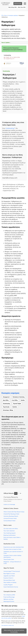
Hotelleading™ (10, 128)
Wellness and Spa (8, 599)
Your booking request (10, 533)
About (5, 15)
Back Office (6, 400)
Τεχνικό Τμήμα (17, 403)
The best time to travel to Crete (12, 549)
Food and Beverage (9, 597)
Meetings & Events (9, 601)
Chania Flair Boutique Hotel (11, 514)
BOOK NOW (17, 3)
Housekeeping (6, 71)
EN (2, 15)
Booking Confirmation (10, 535)
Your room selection (9, 530)
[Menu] (25, 3)
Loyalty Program (8, 584)
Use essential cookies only (7, 625)
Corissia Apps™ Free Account (12, 571)
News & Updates (6, 42)
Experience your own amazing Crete (14, 547)
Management (6, 397)
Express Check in (8, 578)
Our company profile (9, 594)
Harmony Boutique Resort (11, 516)
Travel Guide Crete (9, 559)
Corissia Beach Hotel (9, 520)
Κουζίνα (15, 407)
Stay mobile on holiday (10, 582)
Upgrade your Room (9, 575)
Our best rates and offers (11, 528)
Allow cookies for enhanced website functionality (14, 631)
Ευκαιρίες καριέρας (13, 15)
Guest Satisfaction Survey (11, 587)
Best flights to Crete (9, 573)
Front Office (15, 400)
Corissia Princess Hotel (10, 518)
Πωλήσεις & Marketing (18, 397)
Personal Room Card (9, 580)
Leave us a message (9, 504)
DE (20, 493)
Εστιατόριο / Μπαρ (8, 410)
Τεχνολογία (6, 407)
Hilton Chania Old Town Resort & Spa (14, 511)
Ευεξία (23, 400)
